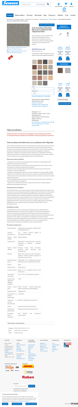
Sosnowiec (18, 349)
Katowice (18, 348)
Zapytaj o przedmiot (37, 102)
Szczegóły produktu (19, 19)
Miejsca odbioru (20, 15)
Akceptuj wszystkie (31, 403)
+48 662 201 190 (9, 352)
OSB (29, 349)
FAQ (53, 351)
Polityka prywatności (55, 348)
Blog (45, 15)
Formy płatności (44, 351)
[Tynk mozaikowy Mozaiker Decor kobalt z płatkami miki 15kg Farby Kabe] (50, 72)
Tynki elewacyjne (44, 19)
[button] (69, 46)
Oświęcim (18, 357)
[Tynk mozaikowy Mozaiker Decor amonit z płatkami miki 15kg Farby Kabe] (40, 61)
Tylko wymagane (16, 403)
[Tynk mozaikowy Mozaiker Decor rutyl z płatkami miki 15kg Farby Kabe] (50, 77)
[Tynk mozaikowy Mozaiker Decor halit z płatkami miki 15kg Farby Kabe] (34, 72)
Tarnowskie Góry (20, 351)
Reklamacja (43, 346)
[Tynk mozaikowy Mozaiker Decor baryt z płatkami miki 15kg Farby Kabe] (50, 61)
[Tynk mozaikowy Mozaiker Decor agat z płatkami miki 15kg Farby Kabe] (34, 61)
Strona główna (10, 19)
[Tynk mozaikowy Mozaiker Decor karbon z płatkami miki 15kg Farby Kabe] (45, 72)
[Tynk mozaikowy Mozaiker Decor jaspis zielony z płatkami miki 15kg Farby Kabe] (40, 72)
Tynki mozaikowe (53, 19)
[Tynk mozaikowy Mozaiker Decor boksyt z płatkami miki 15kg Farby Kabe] (40, 67)
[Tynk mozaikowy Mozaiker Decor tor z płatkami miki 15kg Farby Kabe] (40, 83)
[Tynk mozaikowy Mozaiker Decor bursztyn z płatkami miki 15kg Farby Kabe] (45, 67)
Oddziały (60, 15)
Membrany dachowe (30, 347)
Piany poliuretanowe (31, 353)
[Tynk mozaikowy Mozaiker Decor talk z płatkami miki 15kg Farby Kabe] (34, 83)
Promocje (30, 15)
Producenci (51, 15)
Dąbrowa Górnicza (20, 344)
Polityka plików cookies (55, 345)
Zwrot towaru (43, 344)
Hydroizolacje (31, 344)
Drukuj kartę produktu (47, 24)
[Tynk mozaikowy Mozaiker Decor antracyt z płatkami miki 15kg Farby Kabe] (45, 61)
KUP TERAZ (60, 58)
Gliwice (18, 346)
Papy (29, 351)
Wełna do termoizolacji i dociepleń (31, 358)
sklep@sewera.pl (8, 349)
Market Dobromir (20, 358)
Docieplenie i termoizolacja (31, 19)
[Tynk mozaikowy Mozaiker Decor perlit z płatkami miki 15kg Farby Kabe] (45, 77)
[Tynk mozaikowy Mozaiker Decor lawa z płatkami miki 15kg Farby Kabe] (40, 77)
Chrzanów (18, 355)
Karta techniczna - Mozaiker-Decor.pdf (42, 122)
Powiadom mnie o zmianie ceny (40, 104)
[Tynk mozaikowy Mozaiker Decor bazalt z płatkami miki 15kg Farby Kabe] (34, 67)
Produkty (10, 15)
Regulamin (42, 343)
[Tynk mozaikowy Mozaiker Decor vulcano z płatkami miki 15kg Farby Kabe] (45, 83)
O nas (66, 15)
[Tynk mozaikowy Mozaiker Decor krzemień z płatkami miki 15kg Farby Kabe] (34, 77)
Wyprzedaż (38, 15)
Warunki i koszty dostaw (44, 348)
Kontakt (73, 15)
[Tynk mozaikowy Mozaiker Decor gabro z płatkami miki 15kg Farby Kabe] (50, 67)
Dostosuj (5, 403)
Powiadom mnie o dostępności (40, 106)
